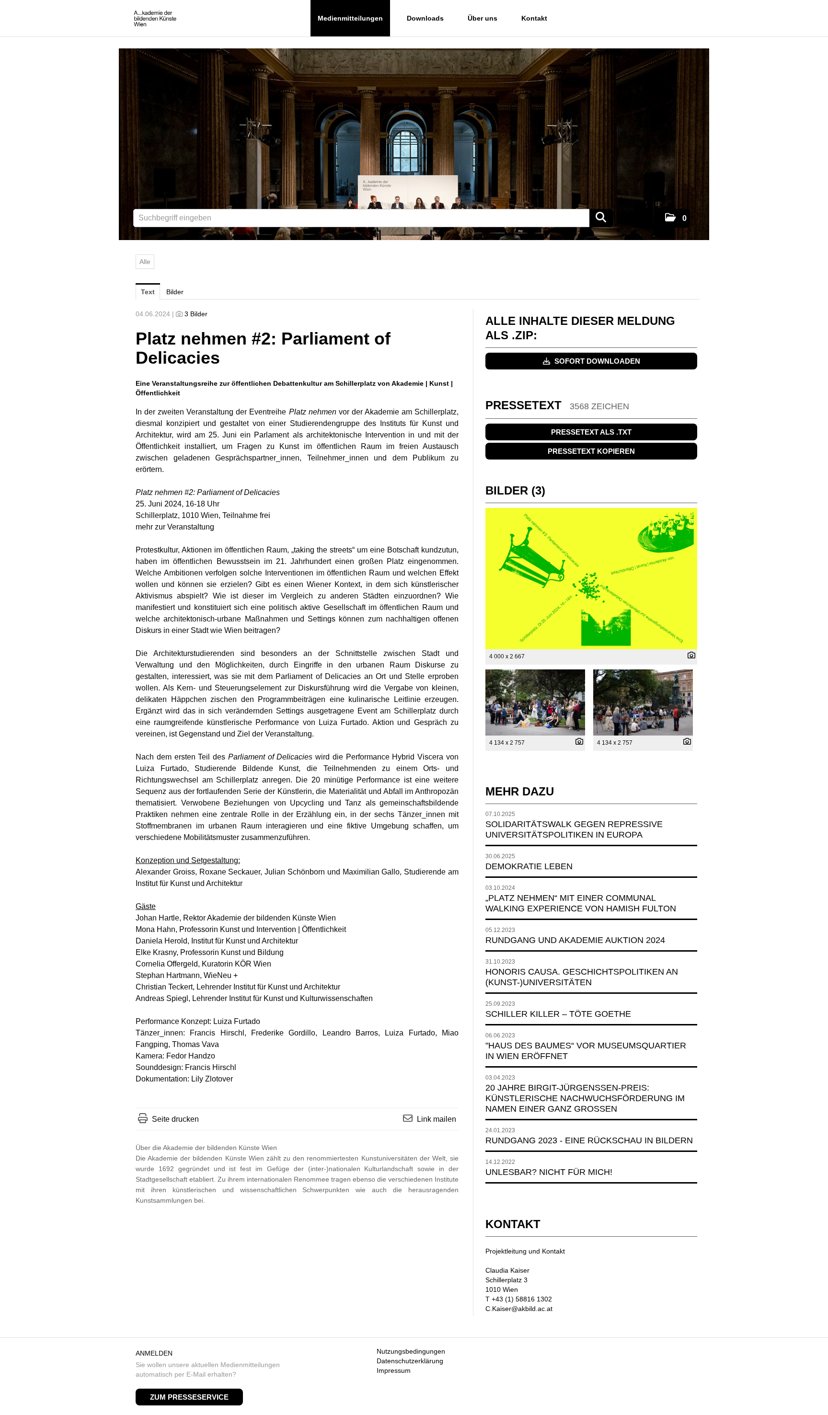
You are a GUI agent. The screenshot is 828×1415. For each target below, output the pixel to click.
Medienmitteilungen (350, 18)
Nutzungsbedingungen (411, 1351)
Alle (144, 261)
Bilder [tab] (175, 292)
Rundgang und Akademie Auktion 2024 (575, 940)
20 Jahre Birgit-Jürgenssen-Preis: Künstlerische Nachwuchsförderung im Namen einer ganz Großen (585, 1098)
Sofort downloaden (596, 361)
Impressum (394, 1370)
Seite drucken (175, 1119)
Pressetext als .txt (591, 432)
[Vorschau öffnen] (591, 578)
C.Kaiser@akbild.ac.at (518, 1308)
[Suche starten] (601, 218)
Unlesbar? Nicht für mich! (548, 1172)
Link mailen (436, 1119)
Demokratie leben (529, 866)
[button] (676, 218)
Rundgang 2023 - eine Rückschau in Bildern (589, 1140)
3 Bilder (195, 314)
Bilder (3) (515, 490)
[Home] (155, 19)
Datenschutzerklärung (410, 1361)
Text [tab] (148, 292)
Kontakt (534, 18)
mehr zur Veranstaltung (175, 527)
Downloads (425, 18)
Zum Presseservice (189, 1397)
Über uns (482, 18)
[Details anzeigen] (689, 656)
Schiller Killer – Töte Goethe (558, 1014)
